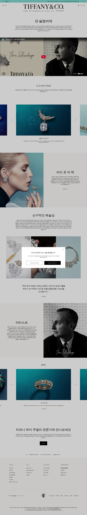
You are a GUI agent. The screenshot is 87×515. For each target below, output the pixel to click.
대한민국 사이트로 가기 (52, 263)
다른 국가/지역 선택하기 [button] (34, 263)
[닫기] (63, 249)
